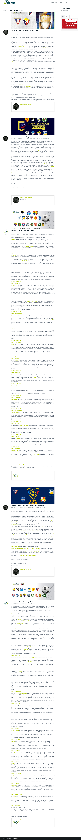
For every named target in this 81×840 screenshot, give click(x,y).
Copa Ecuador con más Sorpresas (22, 137)
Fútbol (32, 32)
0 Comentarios (20, 32)
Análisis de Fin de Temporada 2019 (22, 230)
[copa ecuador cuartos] (32, 495)
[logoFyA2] (9, 2)
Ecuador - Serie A (27, 32)
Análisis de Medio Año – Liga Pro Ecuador (24, 602)
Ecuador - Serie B (32, 138)
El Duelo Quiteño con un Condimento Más (24, 30)
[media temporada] (32, 591)
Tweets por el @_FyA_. (65, 10)
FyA (34, 603)
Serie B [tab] (67, 16)
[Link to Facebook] (75, 2)
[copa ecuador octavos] (32, 126)
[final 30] (32, 220)
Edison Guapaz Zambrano (39, 32)
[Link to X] (77, 2)
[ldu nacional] (32, 20)
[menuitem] (52, 2)
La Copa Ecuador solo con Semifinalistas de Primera (27, 506)
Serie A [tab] (63, 16)
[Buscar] (70, 2)
